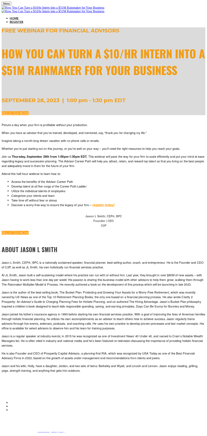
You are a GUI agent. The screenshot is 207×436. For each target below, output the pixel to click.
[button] (15, 113)
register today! (103, 204)
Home (14, 18)
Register (16, 22)
